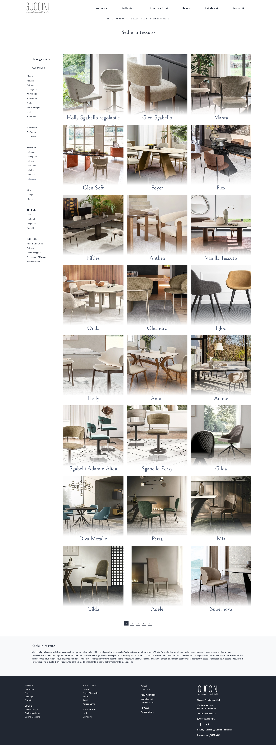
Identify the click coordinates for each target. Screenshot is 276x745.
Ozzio (29, 103)
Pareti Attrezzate (90, 693)
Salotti (86, 696)
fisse (29, 214)
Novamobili (32, 98)
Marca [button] (30, 76)
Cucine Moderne (32, 713)
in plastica (31, 174)
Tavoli (85, 700)
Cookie (209, 729)
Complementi (147, 699)
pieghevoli (31, 223)
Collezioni (128, 7)
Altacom (30, 80)
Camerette (145, 689)
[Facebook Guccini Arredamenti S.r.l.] (200, 724)
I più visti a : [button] (32, 239)
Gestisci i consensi (223, 729)
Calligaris (31, 85)
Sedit (29, 112)
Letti (85, 713)
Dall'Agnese (32, 89)
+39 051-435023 (208, 713)
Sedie (144, 19)
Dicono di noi (159, 7)
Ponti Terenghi (33, 107)
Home (110, 19)
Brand (186, 7)
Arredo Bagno (89, 704)
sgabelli (30, 228)
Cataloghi (211, 7)
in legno (30, 161)
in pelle (30, 170)
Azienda (101, 7)
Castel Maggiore (34, 252)
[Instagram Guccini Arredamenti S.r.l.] (207, 724)
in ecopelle (32, 156)
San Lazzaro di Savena (36, 257)
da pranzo (31, 136)
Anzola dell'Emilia (35, 243)
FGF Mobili (32, 94)
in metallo (31, 165)
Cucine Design (31, 709)
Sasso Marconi (33, 261)
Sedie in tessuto (160, 19)
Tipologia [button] (31, 210)
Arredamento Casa (127, 19)
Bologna (30, 248)
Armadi (144, 686)
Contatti (238, 7)
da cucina (31, 132)
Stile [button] (29, 190)
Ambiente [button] (32, 127)
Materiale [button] (31, 147)
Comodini (87, 716)
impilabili (31, 219)
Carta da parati (147, 702)
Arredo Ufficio (147, 712)
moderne (31, 199)
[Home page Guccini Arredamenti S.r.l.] (57, 8)
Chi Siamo (29, 689)
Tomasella (31, 116)
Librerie (86, 689)
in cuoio (30, 152)
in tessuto (31, 179)
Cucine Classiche (32, 716)
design (30, 194)
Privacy (200, 729)
